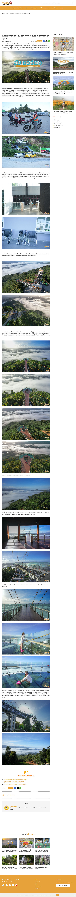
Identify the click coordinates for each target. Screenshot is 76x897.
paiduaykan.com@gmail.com (67, 882)
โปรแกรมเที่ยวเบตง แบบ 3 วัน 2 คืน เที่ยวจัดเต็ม (13, 782)
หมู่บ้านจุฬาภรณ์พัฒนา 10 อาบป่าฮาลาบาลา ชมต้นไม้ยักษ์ (9, 868)
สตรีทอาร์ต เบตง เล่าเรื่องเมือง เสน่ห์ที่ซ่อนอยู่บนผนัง (41, 851)
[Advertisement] (26, 24)
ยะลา (13, 795)
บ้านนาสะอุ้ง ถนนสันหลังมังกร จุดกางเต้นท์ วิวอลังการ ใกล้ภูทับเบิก (63, 73)
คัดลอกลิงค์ (40, 41)
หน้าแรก (14, 8)
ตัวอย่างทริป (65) (57, 123)
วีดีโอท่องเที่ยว (55, 8)
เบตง (9, 795)
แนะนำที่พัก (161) (57, 127)
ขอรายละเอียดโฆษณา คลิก (63, 885)
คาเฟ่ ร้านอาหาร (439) (58, 125)
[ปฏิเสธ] (74, 895)
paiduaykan (13, 806)
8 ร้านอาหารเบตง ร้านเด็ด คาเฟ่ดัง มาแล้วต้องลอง (14, 781)
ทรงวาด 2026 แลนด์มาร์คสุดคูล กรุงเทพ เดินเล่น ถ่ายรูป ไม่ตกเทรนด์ (63, 53)
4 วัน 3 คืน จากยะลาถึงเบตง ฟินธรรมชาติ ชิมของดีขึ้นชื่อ (15, 784)
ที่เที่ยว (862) (56, 120)
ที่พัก (49, 8)
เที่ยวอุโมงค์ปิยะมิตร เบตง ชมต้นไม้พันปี (42, 868)
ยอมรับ (57, 895)
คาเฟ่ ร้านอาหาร (42, 8)
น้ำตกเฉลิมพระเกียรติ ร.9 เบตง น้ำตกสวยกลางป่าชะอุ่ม (26, 868)
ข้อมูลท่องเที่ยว (20, 8)
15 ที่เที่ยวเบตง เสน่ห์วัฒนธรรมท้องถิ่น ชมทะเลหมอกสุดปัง (15, 779)
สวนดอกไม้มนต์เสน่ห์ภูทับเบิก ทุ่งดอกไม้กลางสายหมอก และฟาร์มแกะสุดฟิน (62, 112)
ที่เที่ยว (27, 8)
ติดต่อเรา (62, 8)
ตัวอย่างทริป (34, 8)
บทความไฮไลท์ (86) (58, 122)
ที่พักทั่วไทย (37, 888)
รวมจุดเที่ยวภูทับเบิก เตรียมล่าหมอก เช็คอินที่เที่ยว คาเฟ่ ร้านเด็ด (63, 92)
